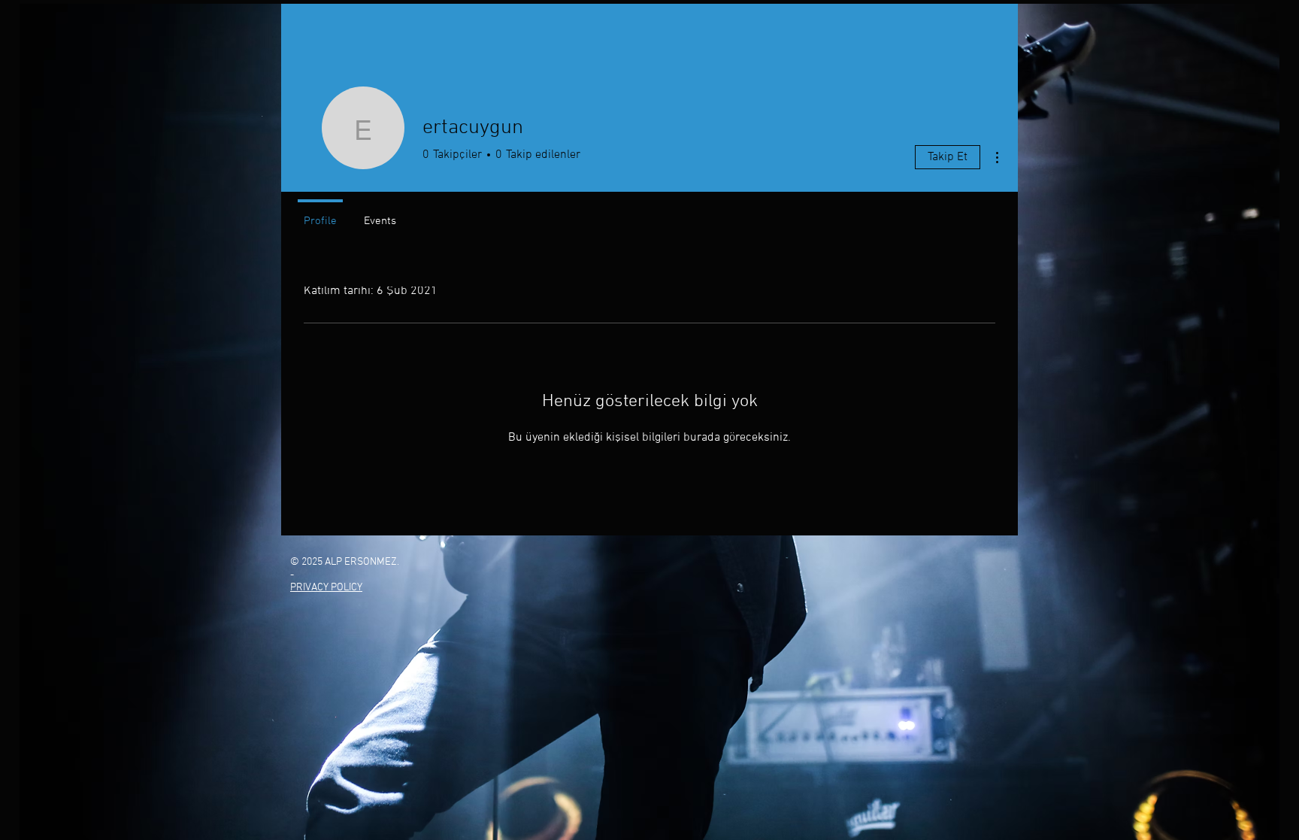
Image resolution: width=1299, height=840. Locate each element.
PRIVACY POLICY (326, 587)
